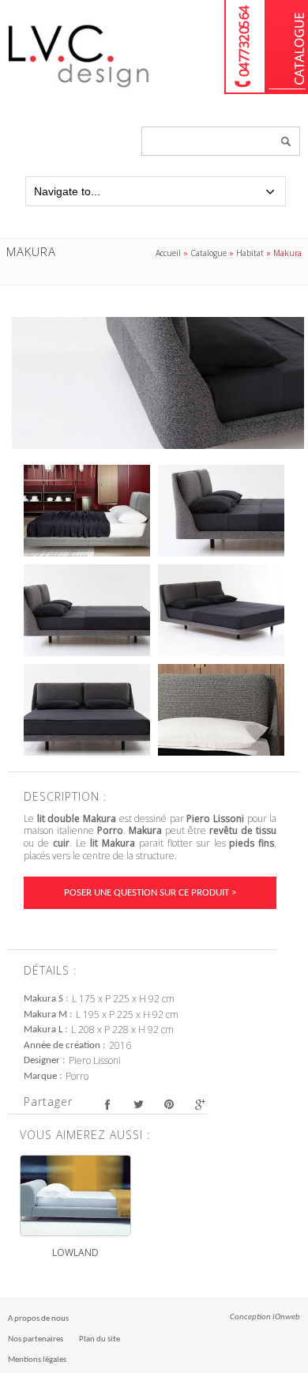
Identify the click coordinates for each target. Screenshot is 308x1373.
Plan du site (99, 1339)
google (199, 1104)
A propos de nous (38, 1319)
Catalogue (287, 47)
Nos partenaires (35, 1339)
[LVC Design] (79, 88)
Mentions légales (37, 1360)
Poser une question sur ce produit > (150, 893)
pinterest (168, 1104)
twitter (138, 1104)
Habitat (250, 252)
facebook (107, 1104)
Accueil (168, 252)
